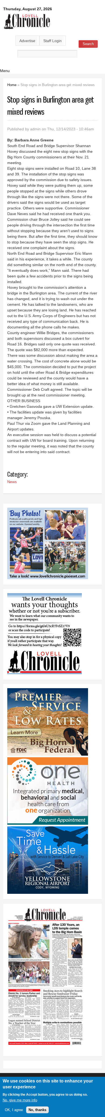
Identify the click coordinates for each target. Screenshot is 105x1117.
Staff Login (52, 41)
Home (11, 85)
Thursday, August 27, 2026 (27, 9)
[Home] (27, 29)
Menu (5, 71)
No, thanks (37, 1110)
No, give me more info (20, 1100)
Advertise (27, 41)
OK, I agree (14, 1110)
